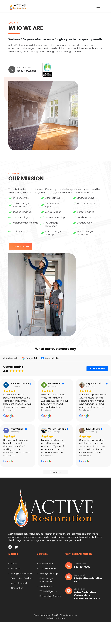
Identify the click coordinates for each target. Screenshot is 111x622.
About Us (16, 568)
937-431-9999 (26, 71)
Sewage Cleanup (49, 573)
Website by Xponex (55, 618)
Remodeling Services (50, 596)
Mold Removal (47, 586)
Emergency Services (21, 573)
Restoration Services (21, 578)
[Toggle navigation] (98, 6)
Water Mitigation (48, 591)
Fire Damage (46, 563)
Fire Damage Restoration (46, 580)
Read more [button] (9, 410)
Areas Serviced (19, 583)
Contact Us (18, 246)
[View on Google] (6, 385)
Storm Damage (48, 568)
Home (14, 563)
